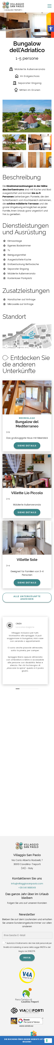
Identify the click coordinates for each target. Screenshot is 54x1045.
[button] (42, 689)
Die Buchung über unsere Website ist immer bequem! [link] (27, 1040)
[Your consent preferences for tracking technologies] (48, 1040)
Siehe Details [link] (27, 445)
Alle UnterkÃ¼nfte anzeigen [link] (27, 597)
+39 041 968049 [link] (27, 887)
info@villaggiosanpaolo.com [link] (27, 883)
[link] (50, 28)
